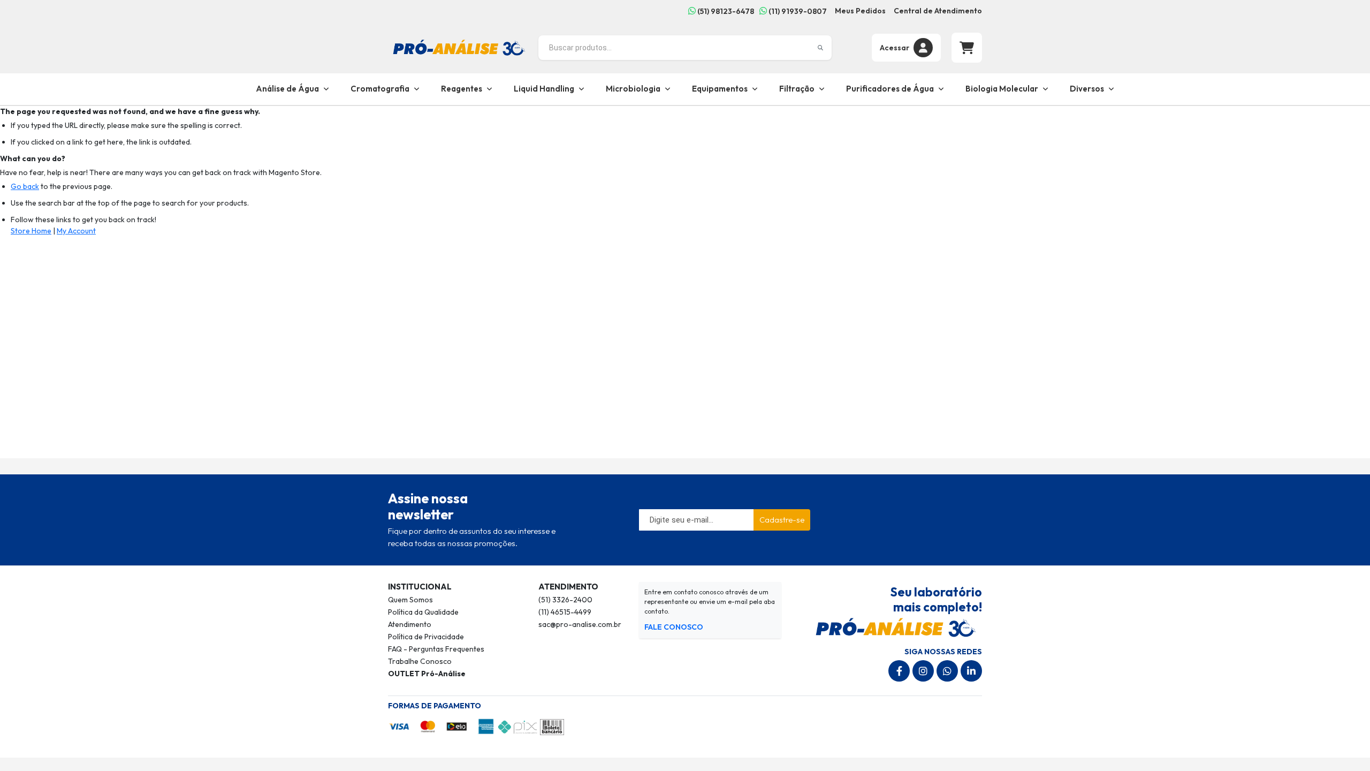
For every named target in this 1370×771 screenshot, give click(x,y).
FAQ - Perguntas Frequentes (436, 649)
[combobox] (685, 47)
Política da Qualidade (423, 612)
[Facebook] (899, 671)
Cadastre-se (781, 520)
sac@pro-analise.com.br (579, 624)
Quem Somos (410, 599)
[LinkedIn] (971, 671)
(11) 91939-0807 (797, 11)
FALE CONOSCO (673, 627)
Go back (25, 186)
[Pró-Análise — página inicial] (459, 46)
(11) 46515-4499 (564, 612)
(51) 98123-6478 (725, 11)
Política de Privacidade (426, 636)
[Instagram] (923, 671)
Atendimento (409, 624)
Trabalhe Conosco (420, 661)
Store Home (31, 231)
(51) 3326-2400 (565, 599)
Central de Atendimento (938, 11)
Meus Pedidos (860, 11)
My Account (76, 231)
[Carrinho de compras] (967, 48)
